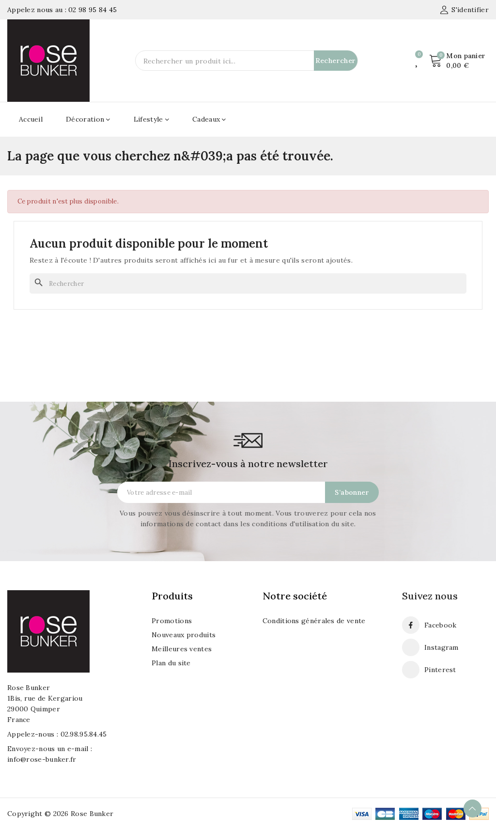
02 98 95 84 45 (92, 9)
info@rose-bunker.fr (42, 759)
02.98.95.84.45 (84, 734)
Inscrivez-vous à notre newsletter (248, 463)
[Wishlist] (417, 60)
